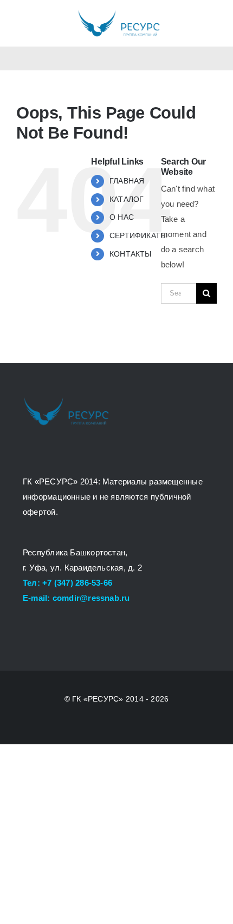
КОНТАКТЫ (130, 254)
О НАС (121, 217)
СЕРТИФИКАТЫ (138, 235)
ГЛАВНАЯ (127, 180)
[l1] (118, 12)
